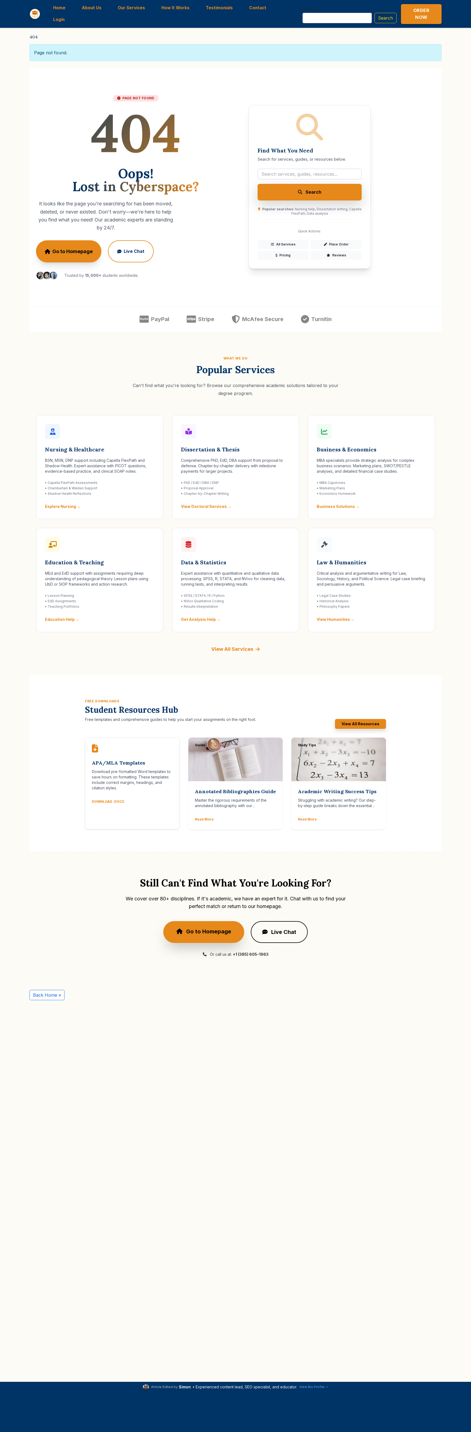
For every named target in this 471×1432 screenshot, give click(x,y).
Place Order (338, 244)
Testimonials (219, 7)
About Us (91, 7)
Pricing (285, 255)
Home (59, 7)
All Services (285, 244)
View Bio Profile (312, 1387)
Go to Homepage (72, 251)
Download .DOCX (108, 801)
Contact (257, 7)
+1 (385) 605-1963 (250, 954)
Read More (204, 819)
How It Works (175, 7)
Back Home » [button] (47, 995)
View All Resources (360, 723)
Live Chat (134, 251)
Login (59, 19)
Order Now (421, 14)
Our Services (131, 7)
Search (310, 8)
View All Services (232, 649)
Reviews (338, 255)
